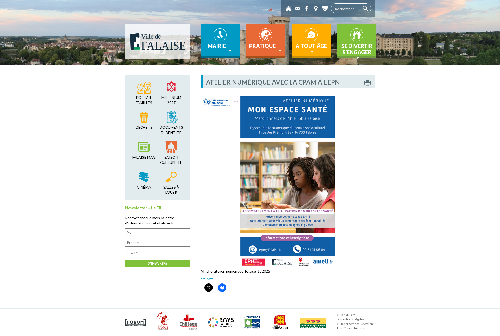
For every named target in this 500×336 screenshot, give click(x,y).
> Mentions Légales (350, 319)
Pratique (262, 46)
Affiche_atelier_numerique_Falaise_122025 (235, 271)
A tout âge (311, 46)
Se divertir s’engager (356, 49)
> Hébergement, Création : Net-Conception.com (355, 326)
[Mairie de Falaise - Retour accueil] (157, 41)
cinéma (144, 187)
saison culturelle (171, 160)
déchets (144, 127)
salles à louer (171, 190)
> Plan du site (346, 315)
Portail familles (144, 100)
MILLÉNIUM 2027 (171, 100)
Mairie (217, 46)
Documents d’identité (171, 130)
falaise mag (144, 157)
